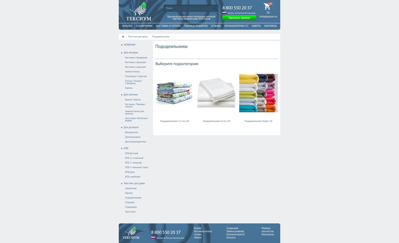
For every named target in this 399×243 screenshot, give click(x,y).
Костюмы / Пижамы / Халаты (135, 105)
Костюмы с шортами (135, 67)
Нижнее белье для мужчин (134, 112)
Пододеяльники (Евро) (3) (258, 121)
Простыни (130, 212)
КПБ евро (130, 172)
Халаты (128, 88)
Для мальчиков (132, 137)
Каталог (127, 26)
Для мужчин (131, 94)
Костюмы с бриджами (136, 58)
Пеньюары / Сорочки (136, 76)
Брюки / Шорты (133, 100)
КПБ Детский (131, 153)
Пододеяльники (160, 36)
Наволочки (130, 188)
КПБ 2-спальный (133, 163)
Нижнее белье (132, 72)
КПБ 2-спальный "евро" (137, 167)
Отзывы (216, 26)
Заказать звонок (239, 17)
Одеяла (129, 193)
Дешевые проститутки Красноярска (268, 231)
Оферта (256, 26)
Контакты (270, 26)
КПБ (126, 148)
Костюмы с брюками (135, 62)
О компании (144, 26)
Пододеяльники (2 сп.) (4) (216, 121)
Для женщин (131, 52)
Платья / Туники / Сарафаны (133, 82)
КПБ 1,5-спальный (134, 158)
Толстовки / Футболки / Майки (136, 119)
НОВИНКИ (129, 45)
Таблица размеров (195, 26)
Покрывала (131, 207)
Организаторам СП (236, 26)
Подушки (129, 202)
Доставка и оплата (168, 26)
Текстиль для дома (138, 36)
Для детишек (131, 127)
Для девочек (131, 132)
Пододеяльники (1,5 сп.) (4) (174, 121)
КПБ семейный (132, 177)
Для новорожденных (135, 142)
